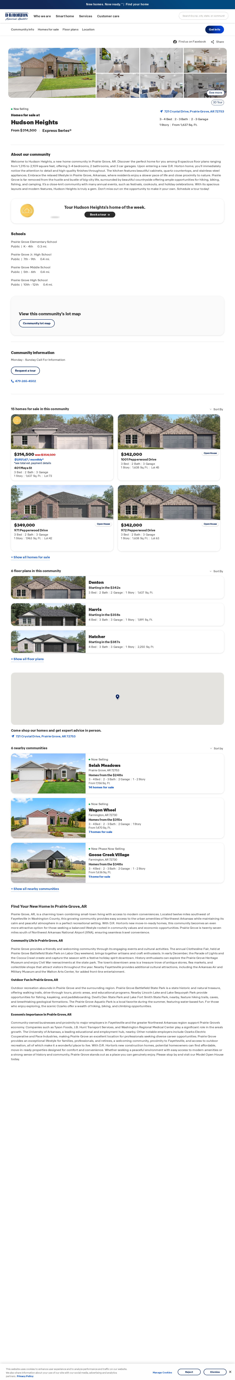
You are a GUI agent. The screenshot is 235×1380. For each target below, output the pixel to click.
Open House (210, 453)
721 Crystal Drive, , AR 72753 (194, 111)
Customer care (108, 16)
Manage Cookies (162, 1372)
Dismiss (215, 1371)
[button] (214, 29)
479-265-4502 (25, 381)
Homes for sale (48, 29)
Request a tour (25, 371)
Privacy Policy (25, 1376)
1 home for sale (99, 877)
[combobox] (203, 16)
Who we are (42, 16)
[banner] (117, 4)
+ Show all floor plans (27, 659)
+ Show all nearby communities (35, 889)
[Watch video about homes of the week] (39, 210)
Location (88, 29)
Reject (189, 1371)
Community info (22, 29)
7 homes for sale (100, 832)
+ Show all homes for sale (30, 557)
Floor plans (70, 29)
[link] (52, 73)
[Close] (230, 1372)
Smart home (65, 16)
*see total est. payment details (32, 461)
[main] (117, 708)
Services (85, 16)
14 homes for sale (101, 787)
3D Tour (217, 102)
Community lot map (37, 323)
